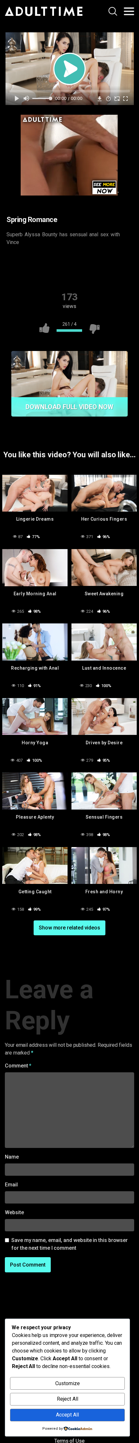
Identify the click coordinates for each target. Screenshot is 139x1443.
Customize (67, 1383)
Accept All (67, 1415)
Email (11, 1185)
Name (12, 1157)
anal (58, 260)
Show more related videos (69, 928)
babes (83, 260)
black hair (113, 260)
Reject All (67, 1399)
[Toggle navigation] (129, 11)
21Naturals (28, 260)
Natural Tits (92, 273)
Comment (18, 1066)
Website (14, 1212)
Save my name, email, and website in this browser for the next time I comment (69, 1244)
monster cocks (51, 273)
